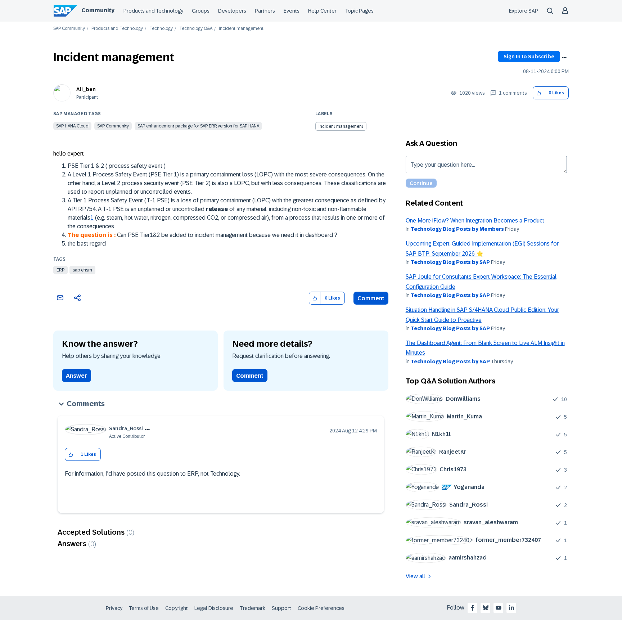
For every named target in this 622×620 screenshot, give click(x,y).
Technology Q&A (195, 28)
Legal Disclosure (213, 608)
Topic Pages (359, 11)
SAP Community (69, 28)
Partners (265, 11)
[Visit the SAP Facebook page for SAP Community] (472, 608)
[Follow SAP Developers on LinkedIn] (511, 608)
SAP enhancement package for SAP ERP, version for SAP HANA (198, 126)
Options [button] (564, 57)
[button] (538, 93)
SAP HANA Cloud (72, 126)
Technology (161, 28)
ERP (60, 270)
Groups (200, 11)
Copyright (176, 608)
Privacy (114, 608)
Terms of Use (144, 608)
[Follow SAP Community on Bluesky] (485, 608)
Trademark (252, 608)
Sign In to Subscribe (529, 56)
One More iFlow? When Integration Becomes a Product (475, 220)
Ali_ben (86, 89)
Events (291, 11)
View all (415, 576)
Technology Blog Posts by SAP (450, 262)
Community (97, 10)
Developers (232, 11)
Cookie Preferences (321, 608)
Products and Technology (153, 11)
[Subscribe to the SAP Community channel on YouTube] (498, 608)
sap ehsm (82, 270)
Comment (370, 298)
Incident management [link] (241, 28)
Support (281, 608)
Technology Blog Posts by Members (457, 229)
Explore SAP (523, 11)
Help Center (322, 11)
